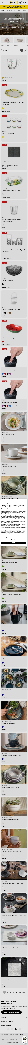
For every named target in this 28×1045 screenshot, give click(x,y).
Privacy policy (4, 501)
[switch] (24, 1043)
